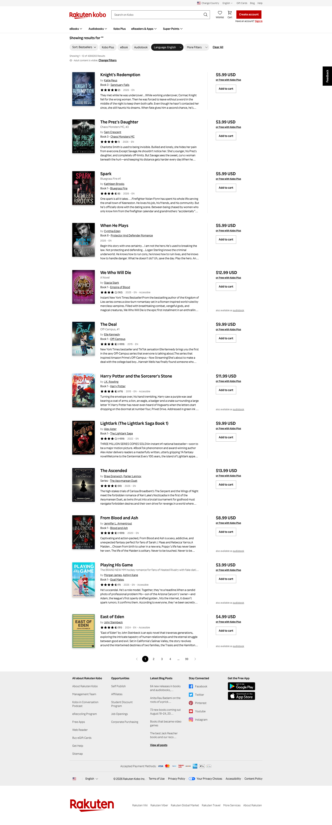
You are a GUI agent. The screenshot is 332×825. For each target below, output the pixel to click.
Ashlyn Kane (130, 575)
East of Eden (112, 616)
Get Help (77, 745)
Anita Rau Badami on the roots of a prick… (165, 699)
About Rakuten (252, 805)
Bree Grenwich (113, 476)
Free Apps (78, 722)
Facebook (201, 686)
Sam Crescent (112, 132)
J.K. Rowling (111, 381)
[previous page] (137, 659)
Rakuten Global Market (185, 805)
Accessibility (233, 778)
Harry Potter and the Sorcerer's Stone (136, 376)
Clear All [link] (218, 47)
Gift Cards (242, 3)
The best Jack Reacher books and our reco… (164, 735)
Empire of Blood (120, 287)
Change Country (210, 3)
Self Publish (118, 686)
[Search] (205, 15)
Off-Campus (117, 339)
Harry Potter (118, 386)
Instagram (201, 719)
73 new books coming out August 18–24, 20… (165, 711)
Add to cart (226, 88)
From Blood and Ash (119, 517)
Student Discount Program (122, 704)
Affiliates (116, 694)
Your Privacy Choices (209, 778)
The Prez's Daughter (119, 121)
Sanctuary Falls (119, 85)
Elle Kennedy (112, 334)
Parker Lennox (132, 476)
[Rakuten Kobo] (88, 15)
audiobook (238, 310)
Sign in (258, 21)
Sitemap (77, 753)
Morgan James (113, 575)
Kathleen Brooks (114, 184)
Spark (106, 173)
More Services (232, 805)
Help (259, 3)
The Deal (108, 324)
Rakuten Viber (159, 805)
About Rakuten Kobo (85, 686)
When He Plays (114, 225)
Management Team (84, 694)
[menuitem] (76, 29)
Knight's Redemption (120, 74)
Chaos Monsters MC (122, 136)
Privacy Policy (176, 778)
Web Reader (80, 730)
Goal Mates (117, 579)
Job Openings (119, 714)
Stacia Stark (111, 282)
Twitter (199, 694)
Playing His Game (116, 564)
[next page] (195, 659)
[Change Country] (74, 779)
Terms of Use (157, 778)
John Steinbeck (113, 622)
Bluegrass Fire (118, 188)
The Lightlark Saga (121, 433)
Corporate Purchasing (124, 722)
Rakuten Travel (211, 805)
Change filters (108, 60)
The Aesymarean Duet (123, 480)
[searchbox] (157, 15)
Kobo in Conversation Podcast (85, 704)
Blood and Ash (119, 528)
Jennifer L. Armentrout (118, 523)
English (89, 778)
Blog (252, 3)
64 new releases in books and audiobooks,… (165, 688)
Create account (249, 14)
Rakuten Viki (140, 805)
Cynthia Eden (112, 231)
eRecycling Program (84, 714)
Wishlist (220, 17)
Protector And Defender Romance (132, 235)
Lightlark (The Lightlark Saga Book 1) (134, 423)
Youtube (200, 711)
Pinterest (200, 703)
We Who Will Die (115, 272)
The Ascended (113, 470)
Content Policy (253, 778)
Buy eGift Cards (81, 737)
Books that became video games (165, 723)
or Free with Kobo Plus (228, 79)
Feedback (327, 76)
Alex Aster (110, 429)
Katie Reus (110, 80)
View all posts (158, 745)
